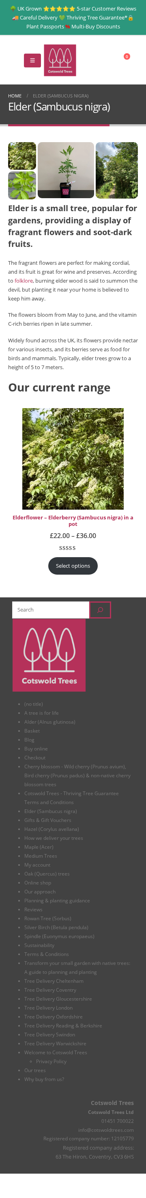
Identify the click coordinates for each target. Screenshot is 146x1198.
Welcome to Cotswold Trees (55, 1052)
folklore (24, 280)
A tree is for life (41, 712)
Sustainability (39, 945)
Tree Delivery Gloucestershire (58, 998)
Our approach (40, 891)
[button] (14, 60)
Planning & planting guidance (57, 900)
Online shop (37, 882)
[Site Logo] (60, 60)
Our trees (35, 1070)
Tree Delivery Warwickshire (55, 1043)
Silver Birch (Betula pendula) (56, 927)
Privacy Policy (51, 1061)
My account (37, 864)
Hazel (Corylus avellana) (51, 829)
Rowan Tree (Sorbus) (47, 918)
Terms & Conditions (46, 954)
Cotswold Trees (112, 1103)
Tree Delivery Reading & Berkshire (63, 1025)
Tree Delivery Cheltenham (54, 980)
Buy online (36, 748)
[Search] (100, 609)
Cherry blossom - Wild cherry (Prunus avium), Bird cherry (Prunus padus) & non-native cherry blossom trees (77, 775)
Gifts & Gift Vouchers (47, 820)
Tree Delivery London (48, 1007)
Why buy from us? (44, 1079)
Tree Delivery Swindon (49, 1034)
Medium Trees (40, 855)
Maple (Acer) (39, 846)
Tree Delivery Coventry (50, 989)
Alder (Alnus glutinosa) (49, 721)
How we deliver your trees (53, 838)
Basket (32, 730)
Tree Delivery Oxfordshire (53, 1016)
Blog (29, 739)
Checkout (34, 757)
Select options (73, 565)
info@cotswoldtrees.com (106, 1130)
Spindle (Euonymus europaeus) (59, 936)
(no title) (33, 704)
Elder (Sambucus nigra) (50, 811)
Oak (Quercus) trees (47, 873)
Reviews (33, 909)
